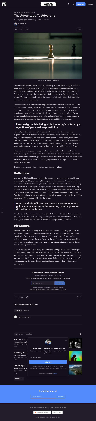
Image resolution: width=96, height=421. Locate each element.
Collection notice (60, 407)
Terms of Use (57, 366)
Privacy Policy (62, 368)
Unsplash (56, 80)
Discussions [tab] (28, 334)
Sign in (90, 4)
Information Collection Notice (47, 368)
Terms (52, 407)
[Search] (69, 4)
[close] (66, 340)
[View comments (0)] (22, 29)
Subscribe (80, 4)
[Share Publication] (73, 4)
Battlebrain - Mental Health (24, 12)
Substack (39, 417)
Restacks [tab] (26, 310)
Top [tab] (16, 334)
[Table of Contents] (2, 210)
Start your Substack (43, 412)
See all (17, 379)
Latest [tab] (21, 334)
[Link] (11, 173)
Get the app (57, 412)
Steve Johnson (47, 80)
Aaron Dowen (22, 23)
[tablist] (22, 310)
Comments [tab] (18, 310)
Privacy (47, 407)
